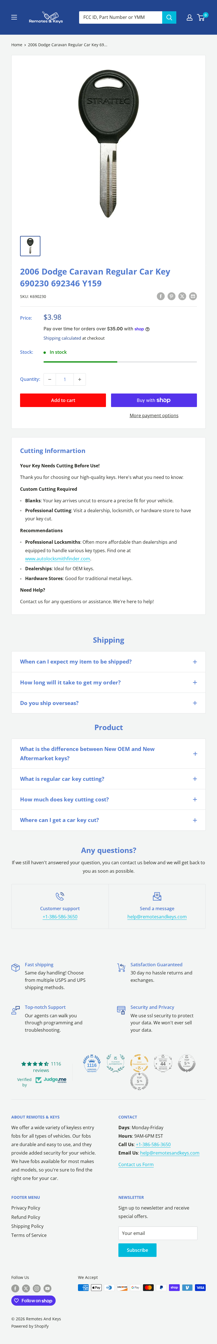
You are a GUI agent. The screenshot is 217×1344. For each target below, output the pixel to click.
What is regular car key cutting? (62, 778)
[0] (201, 17)
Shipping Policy (27, 1226)
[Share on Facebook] (161, 296)
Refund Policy (25, 1217)
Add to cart (63, 400)
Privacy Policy (25, 1208)
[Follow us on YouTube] (47, 1288)
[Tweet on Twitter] (182, 296)
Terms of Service (29, 1235)
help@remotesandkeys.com (157, 917)
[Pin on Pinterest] (171, 296)
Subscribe (137, 1250)
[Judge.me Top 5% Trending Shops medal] (139, 1081)
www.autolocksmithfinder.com (57, 559)
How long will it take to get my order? (70, 682)
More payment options (154, 415)
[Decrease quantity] (50, 379)
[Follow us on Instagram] (37, 1288)
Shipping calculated (62, 338)
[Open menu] (14, 17)
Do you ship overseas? (49, 703)
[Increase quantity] (80, 379)
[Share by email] (193, 296)
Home (16, 44)
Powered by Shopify (30, 1326)
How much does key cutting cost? (64, 799)
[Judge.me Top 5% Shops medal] (187, 1063)
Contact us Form (136, 1164)
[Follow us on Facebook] (15, 1288)
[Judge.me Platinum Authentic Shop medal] (116, 1063)
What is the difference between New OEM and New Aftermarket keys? (87, 753)
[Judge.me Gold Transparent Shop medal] (139, 1063)
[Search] (169, 17)
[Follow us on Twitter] (26, 1288)
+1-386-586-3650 (60, 917)
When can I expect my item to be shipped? (76, 661)
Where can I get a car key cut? (59, 820)
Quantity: (30, 379)
